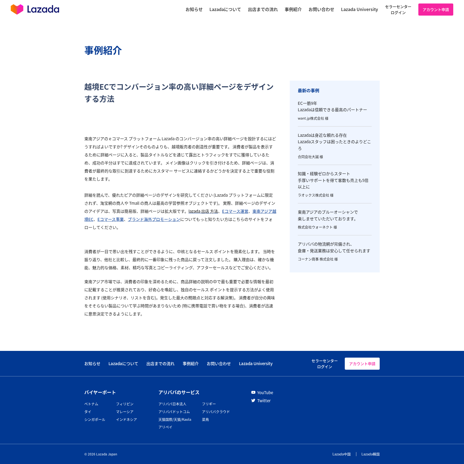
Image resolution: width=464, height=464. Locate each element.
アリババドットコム (174, 411)
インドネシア (126, 419)
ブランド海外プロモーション (154, 219)
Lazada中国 (341, 453)
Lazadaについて (123, 363)
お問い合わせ (219, 363)
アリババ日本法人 (172, 403)
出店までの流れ (160, 363)
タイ (87, 411)
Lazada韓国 (370, 453)
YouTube (265, 392)
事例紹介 (191, 363)
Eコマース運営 (235, 211)
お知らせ (92, 363)
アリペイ (165, 426)
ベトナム (91, 403)
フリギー (209, 403)
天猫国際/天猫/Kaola (174, 419)
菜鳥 (205, 419)
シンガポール (94, 419)
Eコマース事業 (110, 219)
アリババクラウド (216, 411)
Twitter (264, 400)
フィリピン (124, 403)
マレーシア (124, 411)
